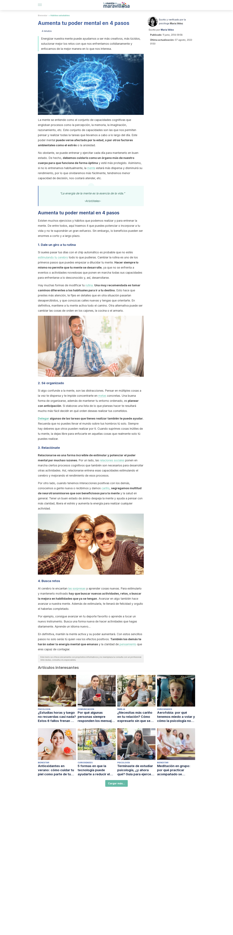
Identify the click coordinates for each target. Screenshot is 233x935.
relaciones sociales (112, 460)
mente (91, 168)
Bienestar (43, 15)
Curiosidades (164, 709)
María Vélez (176, 23)
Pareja (121, 709)
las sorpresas (76, 588)
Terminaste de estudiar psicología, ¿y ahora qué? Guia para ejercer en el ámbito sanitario (135, 770)
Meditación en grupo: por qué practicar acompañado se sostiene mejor (173, 770)
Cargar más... (116, 783)
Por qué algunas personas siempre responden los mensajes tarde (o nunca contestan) (96, 717)
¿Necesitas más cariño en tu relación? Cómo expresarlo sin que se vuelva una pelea (134, 717)
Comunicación (86, 709)
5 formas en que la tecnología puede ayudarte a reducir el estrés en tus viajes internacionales (94, 770)
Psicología (44, 709)
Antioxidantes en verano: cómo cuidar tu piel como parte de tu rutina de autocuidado (56, 770)
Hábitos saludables (60, 15)
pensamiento (128, 644)
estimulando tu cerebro (53, 257)
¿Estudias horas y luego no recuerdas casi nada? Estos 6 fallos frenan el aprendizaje (57, 717)
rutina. (89, 285)
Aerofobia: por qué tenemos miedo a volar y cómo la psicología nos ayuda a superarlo (176, 717)
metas (102, 395)
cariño (105, 488)
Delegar (43, 418)
